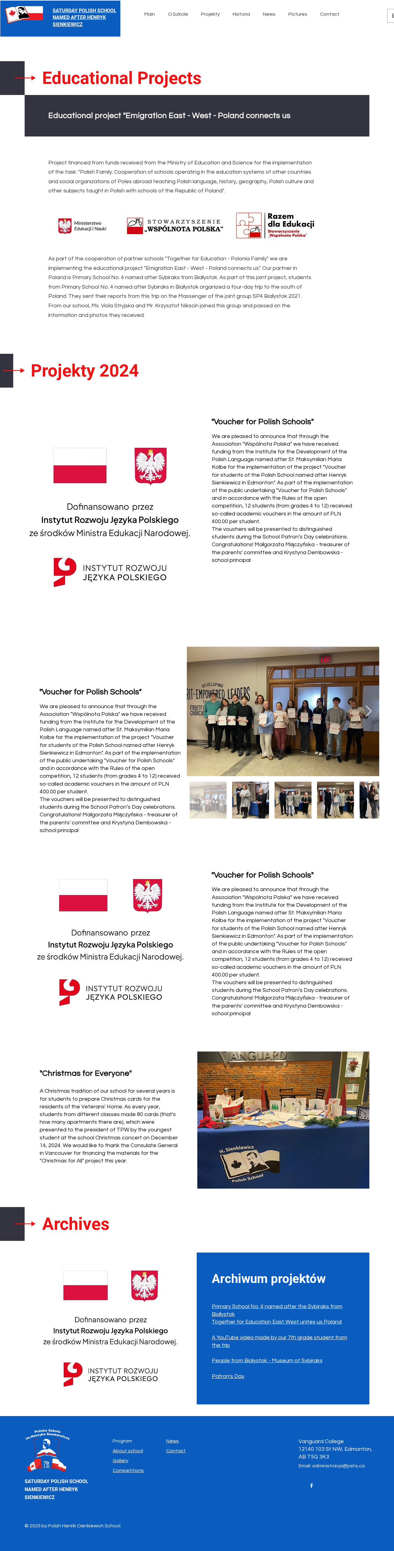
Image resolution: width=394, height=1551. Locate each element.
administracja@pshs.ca (338, 1465)
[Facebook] (311, 1485)
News (172, 1441)
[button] (179, 14)
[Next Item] (368, 711)
